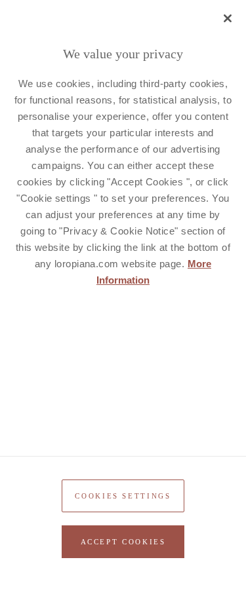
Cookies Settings (123, 496)
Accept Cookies (123, 542)
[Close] (227, 18)
